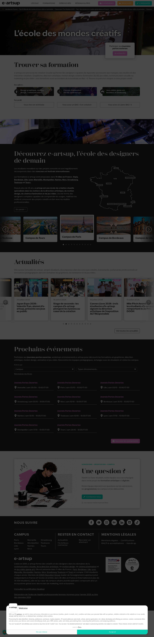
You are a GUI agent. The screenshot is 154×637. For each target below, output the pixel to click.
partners (19, 614)
